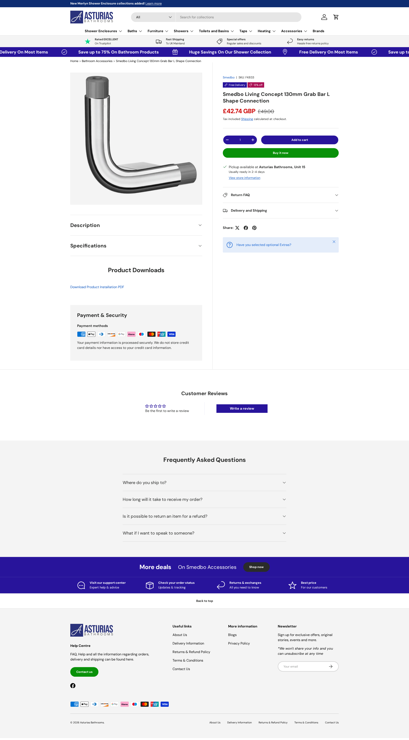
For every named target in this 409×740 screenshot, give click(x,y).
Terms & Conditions (188, 660)
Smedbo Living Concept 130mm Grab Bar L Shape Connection (158, 61)
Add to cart (299, 140)
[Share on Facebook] (246, 228)
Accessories (291, 31)
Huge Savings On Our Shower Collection (211, 52)
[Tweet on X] (237, 228)
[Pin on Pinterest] (254, 228)
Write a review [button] (242, 408)
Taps (243, 31)
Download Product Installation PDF (97, 287)
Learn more (111, 3)
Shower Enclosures (101, 31)
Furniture (155, 31)
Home (74, 61)
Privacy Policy (239, 643)
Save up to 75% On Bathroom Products (100, 52)
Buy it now (280, 153)
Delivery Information (188, 643)
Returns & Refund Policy (191, 652)
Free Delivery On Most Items (310, 52)
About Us (180, 635)
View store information (244, 178)
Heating (264, 31)
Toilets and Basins (214, 31)
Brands (318, 31)
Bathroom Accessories (97, 61)
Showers (181, 31)
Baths (132, 31)
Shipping (247, 119)
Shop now (256, 567)
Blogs (232, 635)
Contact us (84, 672)
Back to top (204, 601)
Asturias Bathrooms (92, 722)
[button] (336, 17)
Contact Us (181, 669)
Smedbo (229, 77)
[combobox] (216, 17)
